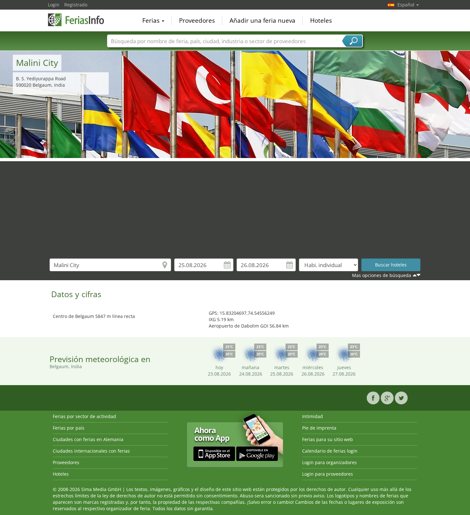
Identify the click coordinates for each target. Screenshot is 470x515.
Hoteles (321, 20)
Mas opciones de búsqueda (381, 275)
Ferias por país (68, 428)
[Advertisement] (235, 206)
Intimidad (312, 416)
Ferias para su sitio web (327, 439)
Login (53, 5)
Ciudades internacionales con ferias (91, 451)
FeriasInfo (80, 19)
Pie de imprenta (319, 428)
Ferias (151, 20)
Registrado (75, 5)
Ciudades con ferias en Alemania (88, 439)
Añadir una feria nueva (262, 20)
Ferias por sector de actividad (84, 416)
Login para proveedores (327, 474)
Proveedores (197, 20)
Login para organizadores (329, 462)
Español (406, 5)
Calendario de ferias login (329, 451)
